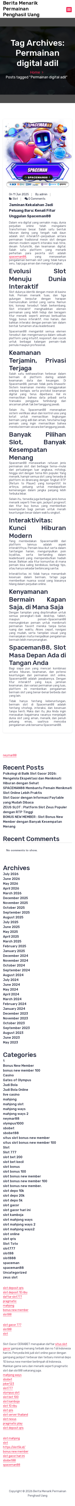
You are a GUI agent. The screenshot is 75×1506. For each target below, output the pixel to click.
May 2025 (10, 932)
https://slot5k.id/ (14, 1447)
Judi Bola (10, 1085)
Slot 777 (9, 1152)
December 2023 (15, 1013)
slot (5, 1333)
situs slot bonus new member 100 (29, 1143)
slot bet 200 (12, 1157)
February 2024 (14, 1004)
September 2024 (16, 970)
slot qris (9, 1239)
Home (35, 72)
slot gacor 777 (12, 1325)
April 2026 (11, 888)
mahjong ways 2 (15, 1114)
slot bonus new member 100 (25, 1181)
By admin (41, 194)
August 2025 (13, 917)
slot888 (9, 1258)
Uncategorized (15, 1272)
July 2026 (11, 874)
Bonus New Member (18, 1066)
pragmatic (10, 1301)
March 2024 (12, 999)
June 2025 (11, 927)
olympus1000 (13, 1123)
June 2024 (11, 985)
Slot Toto (10, 1244)
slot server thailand (15, 1414)
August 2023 (13, 1033)
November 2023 (15, 1018)
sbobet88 (11, 1133)
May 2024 (10, 989)
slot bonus (11, 1167)
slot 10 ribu (10, 1406)
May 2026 (10, 884)
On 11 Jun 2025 (19, 194)
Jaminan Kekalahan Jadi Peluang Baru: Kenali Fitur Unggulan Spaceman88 (32, 210)
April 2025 (11, 936)
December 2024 (15, 956)
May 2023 (10, 1042)
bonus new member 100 (21, 1070)
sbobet (8, 1128)
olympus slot (11, 1392)
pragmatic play (13, 1423)
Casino (8, 1075)
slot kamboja (13, 1215)
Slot (15, 198)
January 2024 (14, 1009)
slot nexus (9, 1419)
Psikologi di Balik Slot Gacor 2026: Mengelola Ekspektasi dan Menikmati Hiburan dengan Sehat (32, 778)
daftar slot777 (12, 1297)
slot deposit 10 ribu (15, 1292)
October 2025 (14, 908)
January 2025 (14, 951)
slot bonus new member (22, 1176)
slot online (11, 1234)
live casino (11, 1094)
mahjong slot (13, 1104)
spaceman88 (17, 256)
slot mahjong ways (18, 1220)
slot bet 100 (11, 1397)
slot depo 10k (13, 1191)
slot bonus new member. (22, 1186)
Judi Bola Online (15, 1090)
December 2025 (15, 898)
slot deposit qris (13, 1288)
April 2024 (11, 994)
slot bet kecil (13, 1162)
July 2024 (11, 980)
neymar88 (10, 755)
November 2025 (15, 903)
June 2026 (11, 879)
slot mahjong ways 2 (19, 1224)
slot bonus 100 (14, 1171)
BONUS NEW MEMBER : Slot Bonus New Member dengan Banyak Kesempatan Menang (33, 821)
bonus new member (15, 1310)
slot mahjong (11, 1438)
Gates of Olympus (17, 1080)
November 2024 (15, 961)
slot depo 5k (13, 1200)
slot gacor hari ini (17, 1210)
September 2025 (16, 912)
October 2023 (14, 1023)
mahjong (10, 1099)
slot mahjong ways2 (19, 1229)
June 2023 (11, 1037)
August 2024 (13, 975)
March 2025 (12, 941)
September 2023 (16, 1028)
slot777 (9, 1248)
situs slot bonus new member (26, 1138)
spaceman (11, 1263)
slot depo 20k (14, 1195)
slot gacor (11, 1205)
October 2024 (14, 965)
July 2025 (10, 922)
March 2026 (12, 893)
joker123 (8, 1384)
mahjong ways (14, 1109)
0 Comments (36, 198)
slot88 (8, 1253)
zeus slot (10, 1277)
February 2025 (14, 946)
